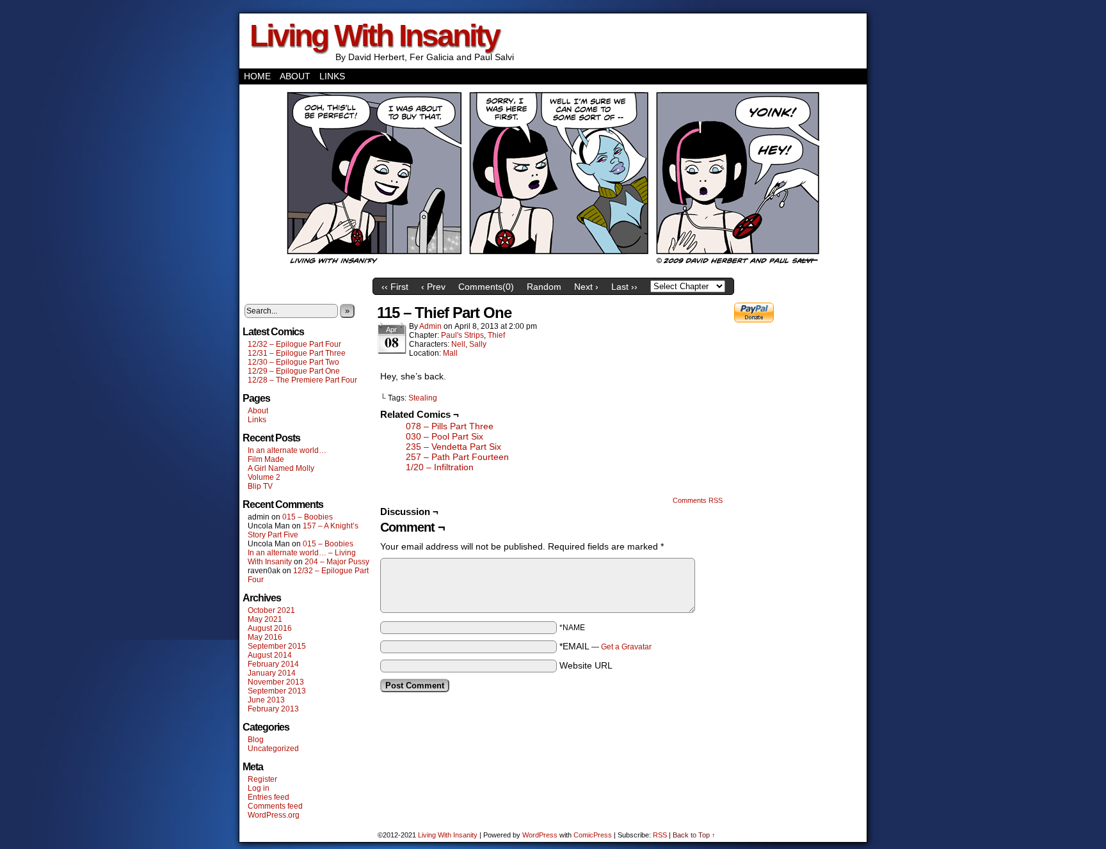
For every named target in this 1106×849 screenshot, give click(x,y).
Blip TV (260, 486)
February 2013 (273, 708)
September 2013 (277, 690)
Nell (458, 344)
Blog (256, 739)
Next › (586, 287)
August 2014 (270, 655)
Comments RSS (698, 500)
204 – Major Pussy (337, 561)
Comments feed (275, 806)
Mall (450, 353)
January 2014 (272, 673)
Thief (496, 335)
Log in (258, 788)
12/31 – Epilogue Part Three (297, 353)
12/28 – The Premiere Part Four (302, 380)
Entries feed (268, 797)
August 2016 (270, 628)
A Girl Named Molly (281, 468)
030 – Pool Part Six (444, 436)
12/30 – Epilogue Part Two (293, 362)
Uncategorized (273, 748)
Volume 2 (264, 477)
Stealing (422, 397)
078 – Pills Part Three (449, 426)
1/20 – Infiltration (440, 467)
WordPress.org (274, 815)
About (295, 76)
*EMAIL (605, 646)
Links (332, 76)
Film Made (266, 459)
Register (262, 779)
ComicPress (592, 835)
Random (544, 287)
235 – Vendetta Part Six (453, 446)
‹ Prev (433, 287)
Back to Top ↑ (694, 835)
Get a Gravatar (626, 646)
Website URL (586, 665)
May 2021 (265, 619)
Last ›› (624, 287)
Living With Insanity (374, 35)
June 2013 (266, 699)
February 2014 (273, 664)
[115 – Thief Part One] (553, 269)
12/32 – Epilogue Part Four (294, 344)
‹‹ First (394, 287)
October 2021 (271, 610)
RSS (660, 835)
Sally (477, 344)
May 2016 (265, 637)
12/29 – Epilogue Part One (294, 371)
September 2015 (277, 646)
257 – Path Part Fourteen (457, 457)
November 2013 (276, 682)
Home (257, 76)
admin (430, 326)
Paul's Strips (462, 335)
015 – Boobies (307, 516)
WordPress (539, 835)
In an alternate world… (287, 450)
